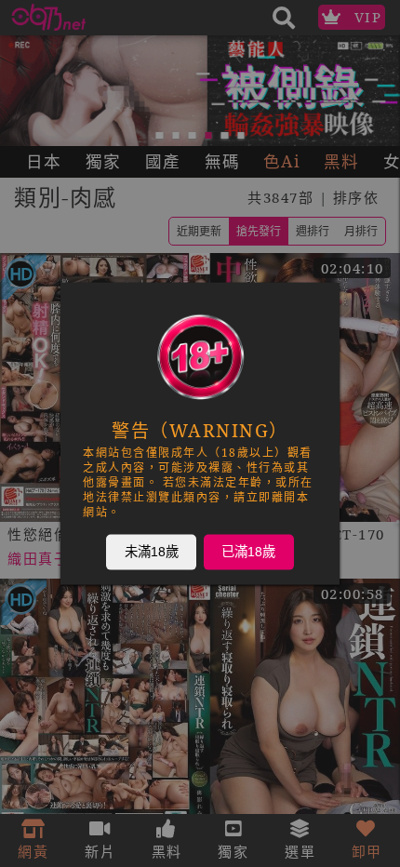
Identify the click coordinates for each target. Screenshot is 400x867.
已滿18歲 (248, 551)
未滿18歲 (152, 551)
